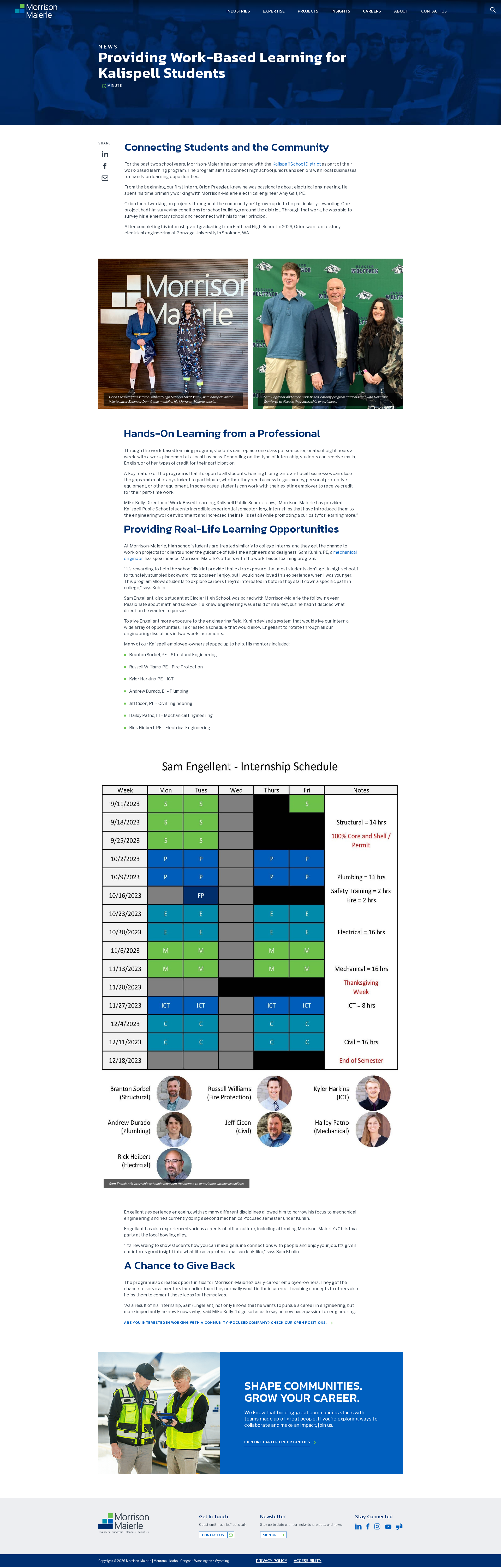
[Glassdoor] (399, 1526)
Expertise (274, 11)
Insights (340, 11)
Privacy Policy (271, 1560)
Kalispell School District (296, 164)
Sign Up (270, 1535)
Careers (372, 11)
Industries (238, 11)
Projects (308, 11)
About (401, 11)
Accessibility (307, 1560)
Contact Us (434, 11)
